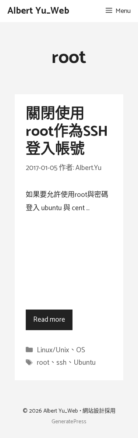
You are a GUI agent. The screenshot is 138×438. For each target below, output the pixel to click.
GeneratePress (69, 421)
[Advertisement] (69, 262)
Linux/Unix (53, 350)
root (43, 362)
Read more (49, 319)
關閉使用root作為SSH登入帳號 (67, 132)
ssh (61, 362)
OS (80, 350)
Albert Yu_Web (38, 11)
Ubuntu (85, 362)
